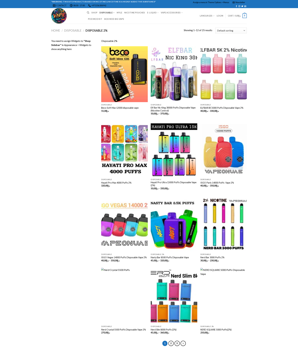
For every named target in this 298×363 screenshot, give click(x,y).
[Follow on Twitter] (242, 6)
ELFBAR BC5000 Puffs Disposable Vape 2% (221, 107)
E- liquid (152, 12)
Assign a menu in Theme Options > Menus (211, 2)
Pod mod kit (95, 19)
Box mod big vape (114, 19)
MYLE (119, 12)
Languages (206, 15)
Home (55, 30)
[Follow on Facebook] (236, 6)
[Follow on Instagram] (239, 6)
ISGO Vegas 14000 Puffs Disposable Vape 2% (124, 257)
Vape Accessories (171, 12)
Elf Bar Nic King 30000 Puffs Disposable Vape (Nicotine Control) (173, 109)
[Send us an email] (245, 6)
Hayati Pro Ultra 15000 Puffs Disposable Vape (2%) (173, 184)
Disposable (106, 12)
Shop (94, 12)
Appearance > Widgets (76, 44)
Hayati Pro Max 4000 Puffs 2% (116, 182)
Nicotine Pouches (134, 12)
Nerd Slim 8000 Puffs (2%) (163, 329)
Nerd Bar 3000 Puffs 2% (212, 257)
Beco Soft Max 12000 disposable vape (120, 107)
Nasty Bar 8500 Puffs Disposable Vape (170, 257)
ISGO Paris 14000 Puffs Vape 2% (217, 182)
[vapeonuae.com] (66, 16)
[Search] (88, 13)
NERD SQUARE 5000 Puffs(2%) (216, 329)
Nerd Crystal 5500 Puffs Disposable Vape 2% (123, 329)
